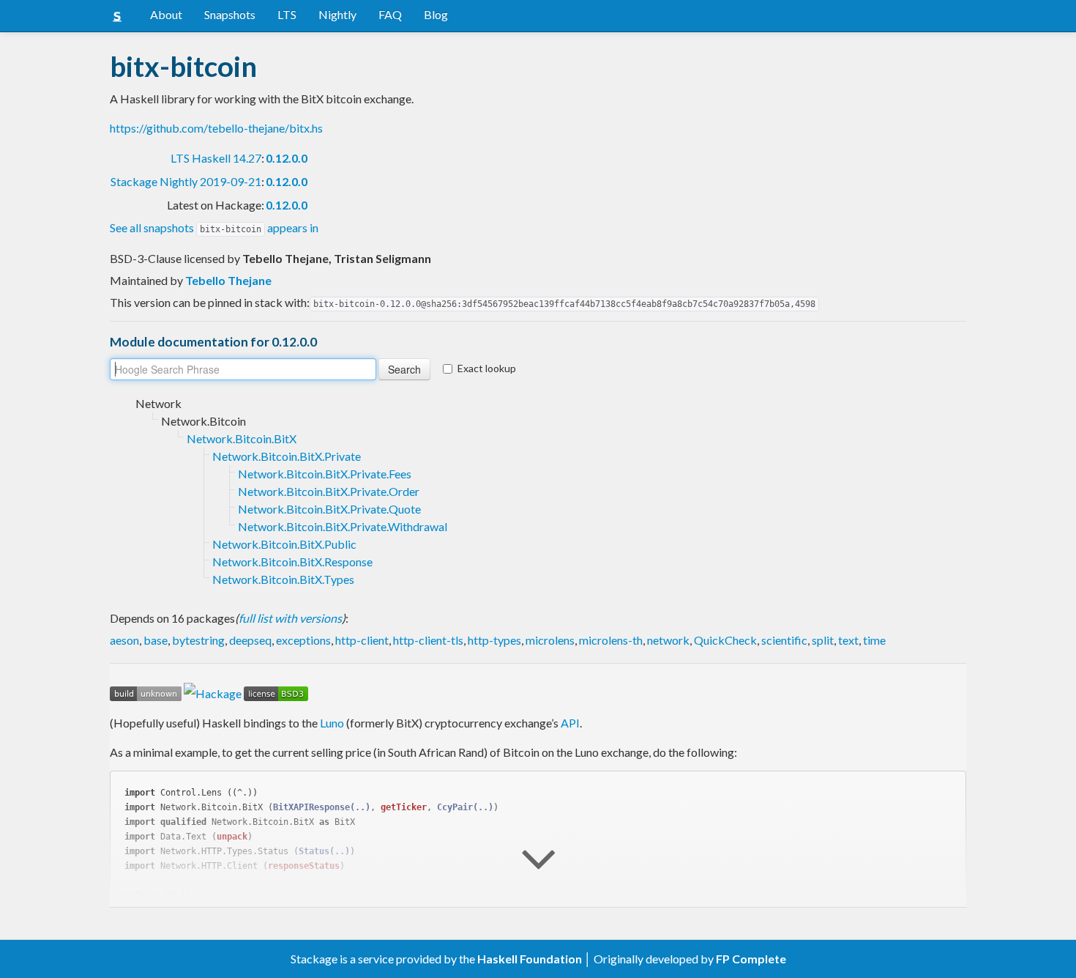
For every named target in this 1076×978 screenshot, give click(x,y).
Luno (332, 723)
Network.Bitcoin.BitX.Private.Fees (324, 474)
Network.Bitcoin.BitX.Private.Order (328, 491)
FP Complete (751, 959)
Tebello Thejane (228, 280)
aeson (124, 640)
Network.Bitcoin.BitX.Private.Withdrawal (342, 526)
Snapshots (229, 14)
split (823, 640)
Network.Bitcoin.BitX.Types (283, 579)
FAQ (390, 14)
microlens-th (611, 640)
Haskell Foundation (529, 959)
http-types (494, 640)
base (155, 640)
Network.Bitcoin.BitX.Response (292, 561)
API (570, 723)
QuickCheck (725, 640)
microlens (550, 640)
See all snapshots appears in (214, 227)
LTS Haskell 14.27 (216, 158)
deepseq (250, 640)
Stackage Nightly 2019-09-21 (186, 181)
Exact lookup (486, 368)
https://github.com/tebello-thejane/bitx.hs (216, 128)
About (166, 14)
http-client (362, 640)
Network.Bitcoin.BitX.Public (284, 544)
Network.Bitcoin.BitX (241, 438)
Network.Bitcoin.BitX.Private (286, 456)
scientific (784, 640)
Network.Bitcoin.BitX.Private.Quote (329, 509)
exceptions (303, 640)
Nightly (337, 14)
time (874, 640)
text (848, 640)
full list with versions (290, 618)
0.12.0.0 (286, 158)
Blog (436, 14)
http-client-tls (428, 640)
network (668, 640)
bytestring (198, 640)
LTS (286, 14)
